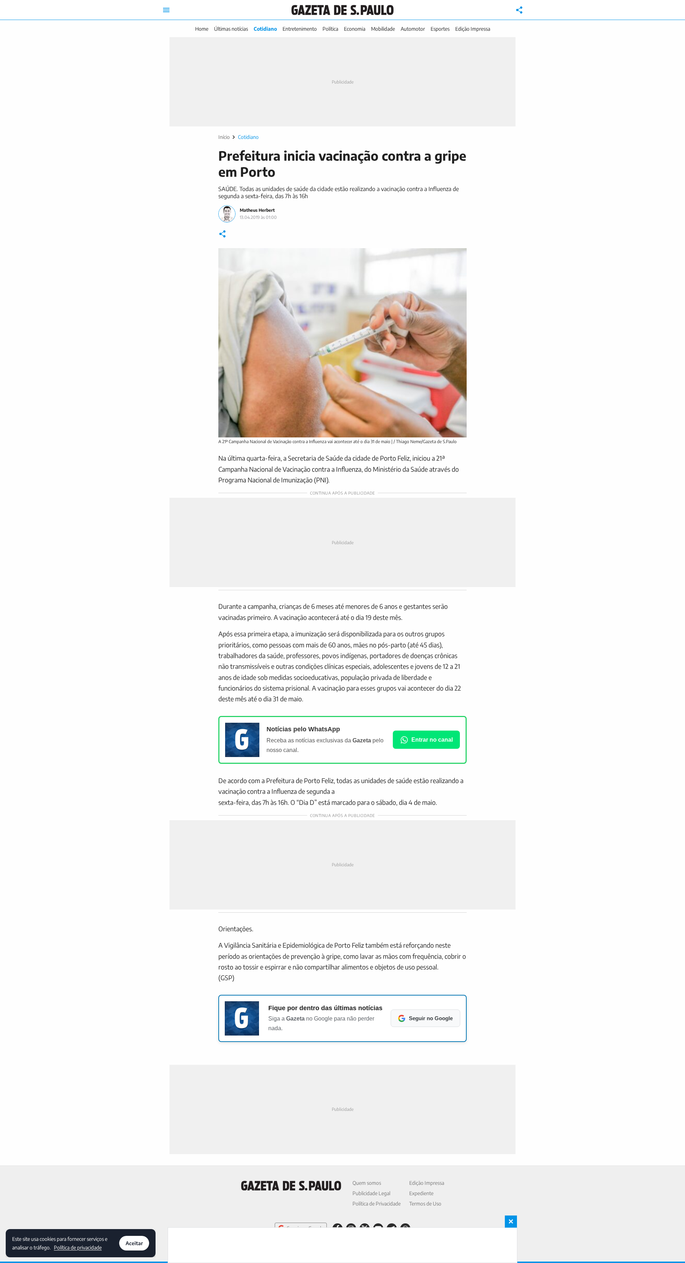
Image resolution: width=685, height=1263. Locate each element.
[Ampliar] (457, 257)
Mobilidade (383, 29)
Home (201, 29)
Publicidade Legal (371, 1193)
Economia (354, 29)
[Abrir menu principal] (166, 10)
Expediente (421, 1193)
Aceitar (134, 1243)
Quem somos (366, 1183)
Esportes (440, 29)
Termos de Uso (425, 1204)
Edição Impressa (472, 29)
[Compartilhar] (519, 10)
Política (330, 29)
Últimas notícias (231, 29)
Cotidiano (265, 29)
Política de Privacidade (376, 1204)
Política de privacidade (78, 1247)
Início (224, 137)
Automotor (413, 29)
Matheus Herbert (257, 210)
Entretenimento (300, 29)
